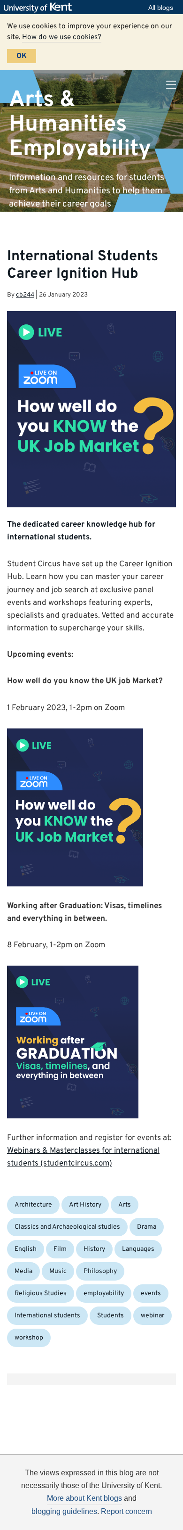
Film (60, 1249)
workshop (29, 1338)
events (151, 1294)
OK (21, 56)
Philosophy (100, 1271)
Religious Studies (41, 1294)
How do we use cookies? (61, 37)
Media (23, 1271)
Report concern (126, 1511)
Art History (85, 1205)
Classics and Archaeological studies (67, 1227)
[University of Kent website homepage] (40, 7)
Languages (138, 1249)
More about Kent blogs (84, 1498)
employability (104, 1294)
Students (110, 1316)
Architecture (33, 1205)
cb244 (25, 295)
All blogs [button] (160, 7)
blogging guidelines (64, 1511)
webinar (152, 1316)
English (26, 1249)
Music (58, 1271)
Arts (124, 1205)
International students (47, 1316)
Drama (146, 1227)
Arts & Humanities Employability (80, 124)
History (94, 1249)
